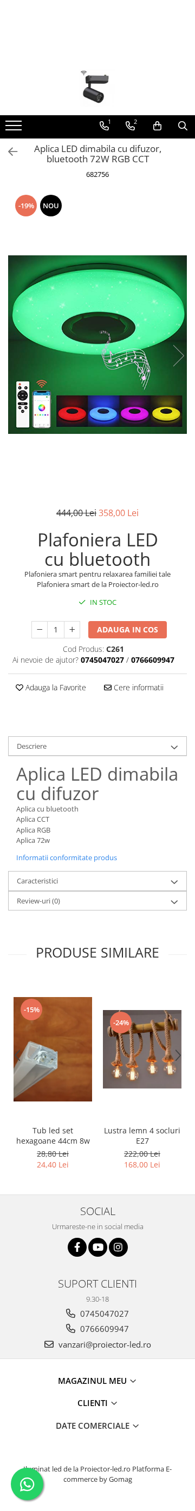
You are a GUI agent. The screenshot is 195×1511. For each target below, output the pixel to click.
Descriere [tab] (32, 746)
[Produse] (14, 129)
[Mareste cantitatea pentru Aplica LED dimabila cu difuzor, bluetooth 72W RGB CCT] (72, 629)
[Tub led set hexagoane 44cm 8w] (53, 1049)
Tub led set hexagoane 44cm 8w (53, 1135)
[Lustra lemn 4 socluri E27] (142, 1049)
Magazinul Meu (93, 1380)
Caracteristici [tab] (37, 881)
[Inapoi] (8, 151)
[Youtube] (97, 1247)
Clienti (93, 1402)
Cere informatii (138, 687)
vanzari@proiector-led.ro (103, 1344)
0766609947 (103, 1328)
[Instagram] (118, 1247)
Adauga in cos (127, 629)
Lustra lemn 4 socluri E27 (142, 1135)
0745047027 (103, 1313)
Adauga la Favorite (54, 687)
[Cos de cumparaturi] (157, 126)
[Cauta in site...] (183, 126)
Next (178, 356)
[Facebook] (77, 1247)
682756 (97, 174)
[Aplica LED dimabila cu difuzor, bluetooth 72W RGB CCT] (97, 344)
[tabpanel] (97, 344)
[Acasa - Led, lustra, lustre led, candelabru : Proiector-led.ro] (97, 88)
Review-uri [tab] (38, 901)
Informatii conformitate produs (66, 857)
